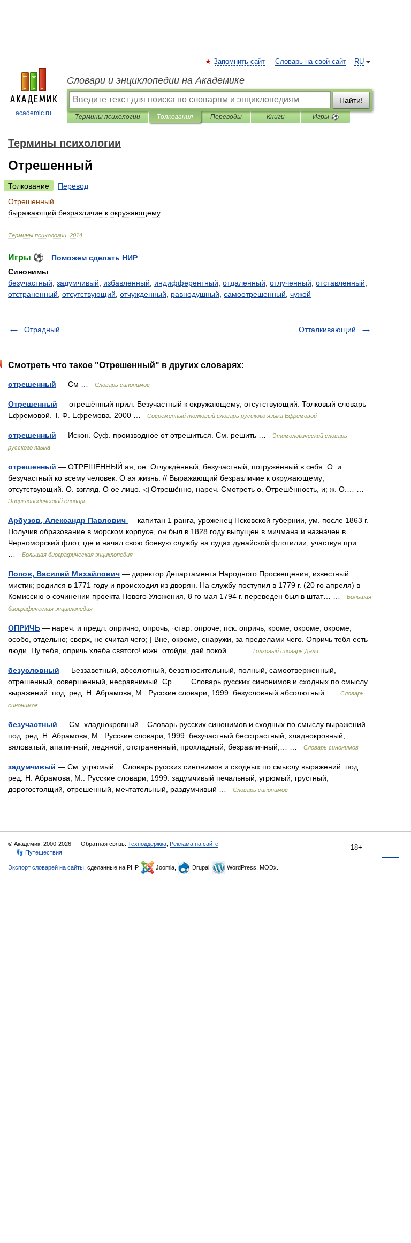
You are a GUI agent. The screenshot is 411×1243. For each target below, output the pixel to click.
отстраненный (33, 294)
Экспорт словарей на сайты (46, 867)
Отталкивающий (327, 329)
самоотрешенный (255, 294)
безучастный (30, 283)
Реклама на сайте (194, 844)
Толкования (175, 117)
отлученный (290, 283)
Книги (276, 117)
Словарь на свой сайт (310, 61)
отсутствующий (89, 294)
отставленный (340, 283)
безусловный (33, 670)
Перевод (73, 186)
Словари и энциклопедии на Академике (156, 80)
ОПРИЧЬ (24, 628)
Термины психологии (107, 117)
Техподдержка (147, 844)
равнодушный (195, 294)
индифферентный (186, 283)
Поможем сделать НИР (94, 257)
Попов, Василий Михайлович (64, 574)
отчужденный (143, 294)
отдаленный (244, 283)
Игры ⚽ (326, 117)
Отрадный (42, 329)
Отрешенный (32, 404)
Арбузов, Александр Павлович (68, 520)
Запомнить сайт (240, 61)
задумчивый (78, 283)
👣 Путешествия (39, 852)
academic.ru (33, 113)
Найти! (351, 100)
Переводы (226, 117)
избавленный (126, 283)
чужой (300, 294)
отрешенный (32, 384)
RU (359, 61)
